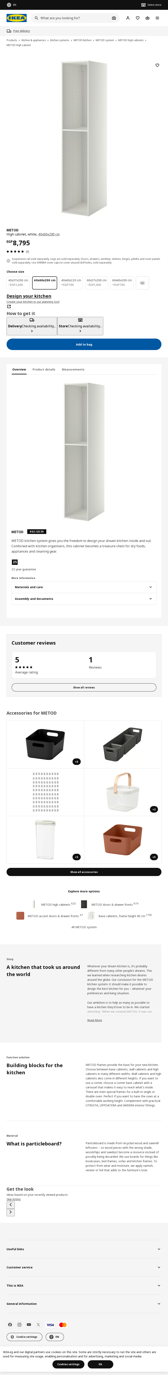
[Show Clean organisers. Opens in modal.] (123, 744)
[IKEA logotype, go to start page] (17, 18)
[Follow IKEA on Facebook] (10, 1324)
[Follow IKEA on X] (38, 1324)
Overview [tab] (19, 369)
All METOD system (84, 927)
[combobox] (71, 18)
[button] (34, 565)
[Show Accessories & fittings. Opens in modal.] (45, 792)
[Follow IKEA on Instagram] (19, 1324)
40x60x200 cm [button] (49, 234)
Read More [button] (94, 1020)
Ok (100, 1364)
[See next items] (11, 1212)
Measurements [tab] (73, 369)
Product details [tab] (44, 369)
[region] (84, 138)
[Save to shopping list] (157, 65)
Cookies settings (68, 1364)
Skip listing (13, 1199)
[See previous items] (11, 1205)
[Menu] (157, 18)
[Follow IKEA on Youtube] (28, 1324)
